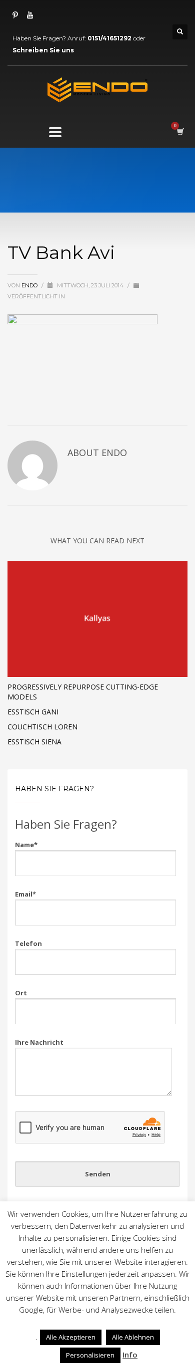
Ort (21, 992)
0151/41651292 (110, 38)
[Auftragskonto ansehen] (180, 131)
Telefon (28, 943)
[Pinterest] (15, 14)
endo (30, 285)
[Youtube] (30, 14)
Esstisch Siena (35, 741)
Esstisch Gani (33, 711)
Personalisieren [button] (90, 1355)
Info (130, 1355)
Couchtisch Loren (43, 726)
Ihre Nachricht (39, 1042)
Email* (25, 894)
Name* (26, 844)
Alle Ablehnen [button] (133, 1337)
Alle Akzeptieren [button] (71, 1337)
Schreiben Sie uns (43, 50)
